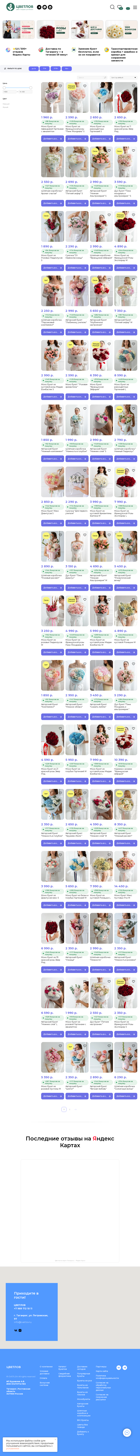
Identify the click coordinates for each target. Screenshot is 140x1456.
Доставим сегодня (82, 1367)
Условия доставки (44, 1372)
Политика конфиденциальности (107, 1376)
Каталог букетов (63, 1367)
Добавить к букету (83, 1432)
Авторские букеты (82, 1404)
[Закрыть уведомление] (55, 1439)
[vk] (16, 1330)
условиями (12, 1448)
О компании (46, 1366)
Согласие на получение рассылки (102, 1397)
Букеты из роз (84, 1380)
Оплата (43, 1378)
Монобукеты (83, 1399)
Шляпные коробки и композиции (83, 1413)
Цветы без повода (82, 1425)
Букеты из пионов (82, 1393)
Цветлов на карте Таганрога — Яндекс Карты (70, 1260)
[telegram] (124, 1369)
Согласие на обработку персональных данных (103, 1386)
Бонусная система (45, 1383)
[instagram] (20, 1330)
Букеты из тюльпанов (82, 1386)
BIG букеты (83, 1420)
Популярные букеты (83, 1374)
